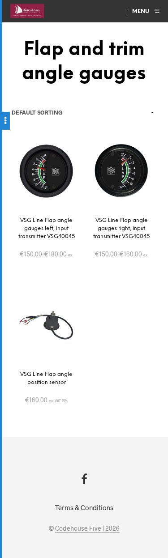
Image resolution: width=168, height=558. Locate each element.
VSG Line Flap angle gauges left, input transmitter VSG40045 (46, 228)
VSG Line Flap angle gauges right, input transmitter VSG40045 (121, 228)
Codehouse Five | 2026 (87, 528)
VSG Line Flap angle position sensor (46, 378)
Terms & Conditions (84, 507)
